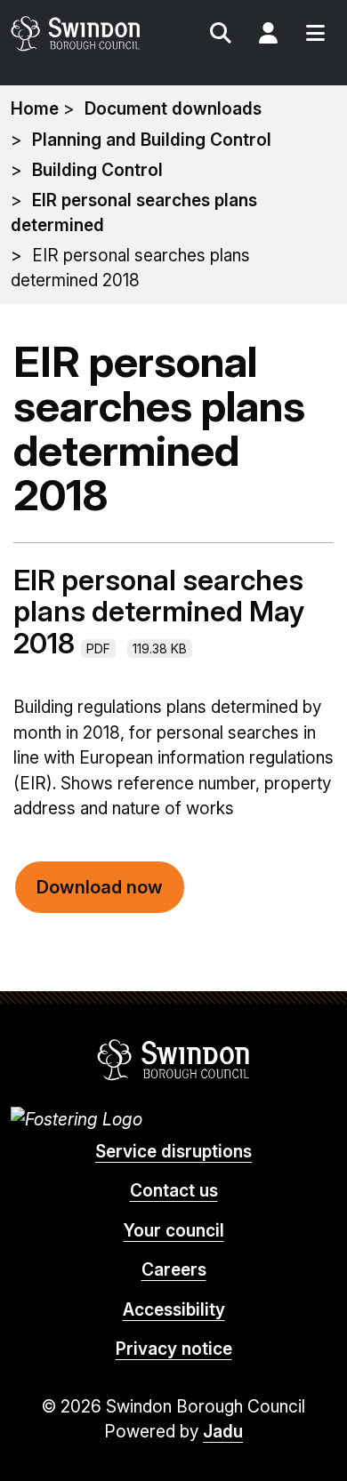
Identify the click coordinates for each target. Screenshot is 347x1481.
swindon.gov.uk (91, 33)
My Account (267, 35)
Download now (99, 887)
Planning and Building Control (151, 140)
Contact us (174, 1191)
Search (220, 35)
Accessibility (174, 1310)
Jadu (223, 1431)
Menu (315, 35)
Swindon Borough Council (174, 1059)
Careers (173, 1270)
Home (35, 109)
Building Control (97, 170)
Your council (174, 1231)
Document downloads (173, 109)
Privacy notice (174, 1349)
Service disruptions (173, 1151)
